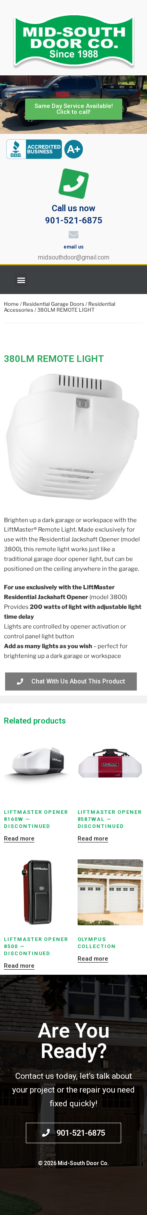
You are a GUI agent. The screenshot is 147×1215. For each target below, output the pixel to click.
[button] (21, 279)
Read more (19, 838)
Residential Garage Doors (53, 304)
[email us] (73, 234)
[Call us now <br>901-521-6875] (73, 184)
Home (11, 304)
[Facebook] (133, 280)
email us (73, 247)
